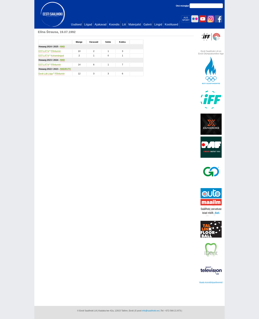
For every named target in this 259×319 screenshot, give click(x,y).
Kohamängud (57, 55)
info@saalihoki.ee (150, 310)
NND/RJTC (65, 69)
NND (62, 46)
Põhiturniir (56, 51)
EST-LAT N (44, 51)
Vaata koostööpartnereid (211, 282)
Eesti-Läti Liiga (46, 73)
